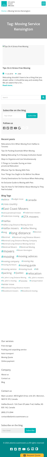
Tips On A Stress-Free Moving (16, 68)
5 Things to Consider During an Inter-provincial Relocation (16, 164)
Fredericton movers (32, 212)
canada (32, 200)
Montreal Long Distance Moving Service (18, 244)
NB (37, 269)
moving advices (27, 256)
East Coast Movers (15, 209)
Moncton (37, 232)
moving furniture (9, 265)
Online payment (7, 361)
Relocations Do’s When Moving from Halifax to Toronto (20, 145)
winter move (8, 284)
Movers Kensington (25, 250)
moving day (28, 261)
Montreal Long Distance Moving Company (19, 240)
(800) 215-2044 (7, 412)
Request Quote (33, 455)
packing (7, 273)
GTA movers (30, 216)
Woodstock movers (10, 291)
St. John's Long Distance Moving (14, 277)
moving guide (28, 265)
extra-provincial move (12, 212)
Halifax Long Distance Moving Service (17, 225)
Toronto (23, 281)
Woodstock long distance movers (16, 287)
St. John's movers (37, 277)
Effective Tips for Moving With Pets (15, 170)
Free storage (6, 346)
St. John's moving (9, 281)
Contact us (5, 378)
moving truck (26, 269)
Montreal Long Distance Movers (26, 237)
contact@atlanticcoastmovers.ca (14, 416)
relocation (35, 273)
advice (6, 199)
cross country (10, 204)
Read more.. (8, 85)
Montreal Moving (27, 247)
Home (3, 11)
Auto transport (7, 353)
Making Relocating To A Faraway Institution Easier (21, 155)
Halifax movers (11, 228)
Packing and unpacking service (13, 349)
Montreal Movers (10, 247)
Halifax (7, 221)
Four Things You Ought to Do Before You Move (20, 174)
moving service (10, 269)
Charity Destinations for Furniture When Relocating (22, 178)
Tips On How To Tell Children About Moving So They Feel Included (22, 188)
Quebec (19, 272)
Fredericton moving (11, 216)
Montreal (6, 237)
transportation (37, 281)
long (5, 232)
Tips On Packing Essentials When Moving (18, 151)
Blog (3, 382)
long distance (21, 233)
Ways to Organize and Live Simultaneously (18, 159)
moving (8, 256)
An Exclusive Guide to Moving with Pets (17, 182)
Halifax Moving (29, 228)
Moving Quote (7, 357)
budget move (17, 199)
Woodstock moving (29, 291)
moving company (11, 261)
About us (5, 374)
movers (8, 251)
